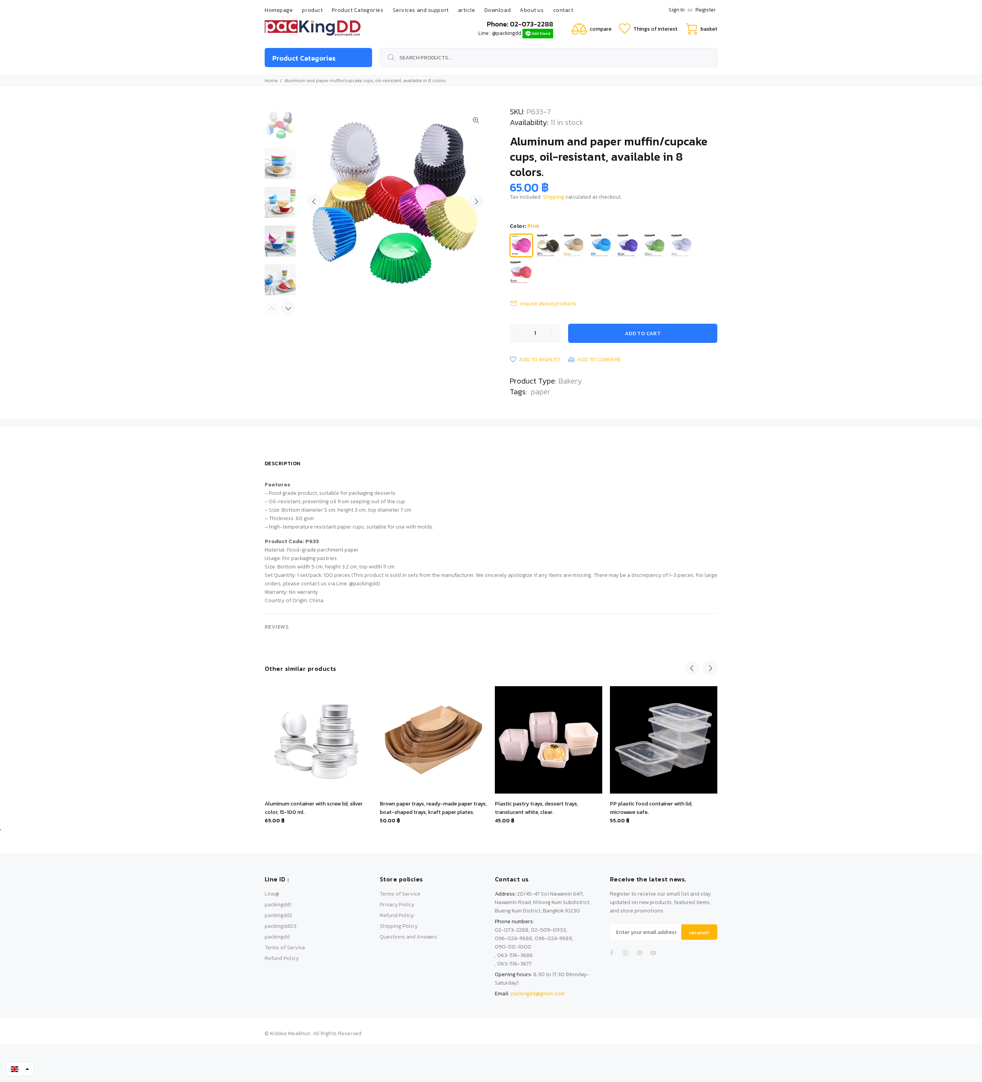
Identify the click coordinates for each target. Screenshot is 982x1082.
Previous (314, 201)
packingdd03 (281, 926)
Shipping (553, 197)
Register (705, 10)
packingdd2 (278, 915)
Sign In (677, 10)
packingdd (277, 937)
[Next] (288, 308)
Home (271, 80)
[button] (20, 1069)
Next (476, 201)
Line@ (272, 894)
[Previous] (692, 668)
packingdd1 (278, 905)
